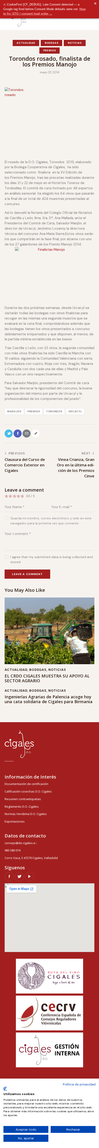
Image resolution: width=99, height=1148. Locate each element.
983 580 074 (12, 850)
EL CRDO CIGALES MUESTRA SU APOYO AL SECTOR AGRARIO (47, 678)
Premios (49, 50)
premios (33, 411)
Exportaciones (15, 821)
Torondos (54, 411)
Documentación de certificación (26, 784)
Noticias (75, 42)
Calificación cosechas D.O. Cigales (28, 791)
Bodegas (51, 42)
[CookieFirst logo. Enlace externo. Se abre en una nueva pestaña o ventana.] (5, 1089)
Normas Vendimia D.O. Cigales (26, 814)
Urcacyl (75, 411)
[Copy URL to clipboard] (36, 433)
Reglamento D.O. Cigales (22, 806)
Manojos (14, 411)
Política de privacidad (79, 1084)
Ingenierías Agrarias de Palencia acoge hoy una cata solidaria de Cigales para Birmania (49, 699)
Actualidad (26, 42)
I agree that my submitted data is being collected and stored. (51, 559)
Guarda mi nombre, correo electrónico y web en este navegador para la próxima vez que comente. (50, 520)
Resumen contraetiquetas (23, 799)
